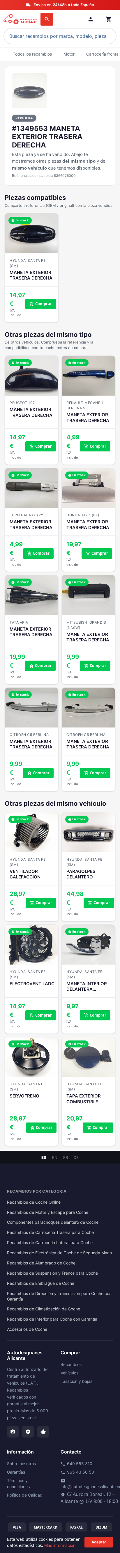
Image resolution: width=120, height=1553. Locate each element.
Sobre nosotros (21, 1463)
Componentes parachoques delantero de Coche (52, 1222)
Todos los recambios (32, 53)
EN (54, 1157)
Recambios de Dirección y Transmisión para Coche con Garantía (59, 1296)
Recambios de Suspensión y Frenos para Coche (52, 1273)
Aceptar (98, 1542)
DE (76, 1157)
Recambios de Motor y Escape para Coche (47, 1212)
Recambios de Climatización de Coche (43, 1309)
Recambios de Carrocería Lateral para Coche (50, 1242)
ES (43, 1157)
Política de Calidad (25, 1494)
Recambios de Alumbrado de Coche (41, 1263)
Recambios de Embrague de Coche (40, 1283)
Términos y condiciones (18, 1483)
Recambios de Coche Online (34, 1202)
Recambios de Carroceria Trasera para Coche (50, 1232)
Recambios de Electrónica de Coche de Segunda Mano (59, 1252)
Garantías (16, 1472)
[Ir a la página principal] (20, 19)
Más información (59, 1545)
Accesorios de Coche (27, 1329)
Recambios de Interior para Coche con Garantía (52, 1319)
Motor (69, 53)
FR (65, 1157)
